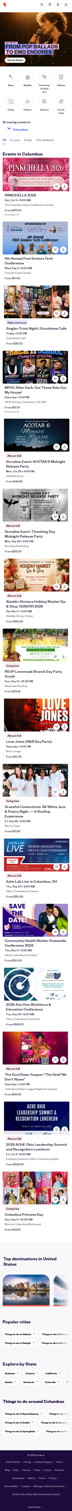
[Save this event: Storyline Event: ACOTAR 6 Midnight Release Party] (56, 446)
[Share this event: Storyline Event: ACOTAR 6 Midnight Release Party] (64, 446)
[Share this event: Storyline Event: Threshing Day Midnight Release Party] (63, 516)
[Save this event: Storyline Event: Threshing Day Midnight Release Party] (55, 516)
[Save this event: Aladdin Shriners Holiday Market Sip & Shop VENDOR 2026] (56, 586)
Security (59, 1470)
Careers (26, 1470)
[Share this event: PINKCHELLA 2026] (64, 186)
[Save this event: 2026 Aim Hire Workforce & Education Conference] (56, 995)
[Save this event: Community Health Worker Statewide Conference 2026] (55, 932)
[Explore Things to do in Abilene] (34, 1334)
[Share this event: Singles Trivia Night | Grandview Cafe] (64, 313)
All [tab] (4, 140)
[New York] (26, 1304)
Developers (18, 1478)
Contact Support (43, 1461)
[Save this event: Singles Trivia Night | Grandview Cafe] (56, 313)
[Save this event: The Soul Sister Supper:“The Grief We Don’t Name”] (55, 1059)
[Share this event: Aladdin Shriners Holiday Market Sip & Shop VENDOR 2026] (64, 586)
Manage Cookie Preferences (49, 1486)
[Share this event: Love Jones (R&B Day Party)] (64, 726)
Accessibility (11, 1486)
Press (37, 1470)
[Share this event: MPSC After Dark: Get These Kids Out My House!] (63, 379)
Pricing (27, 1461)
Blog (7, 1470)
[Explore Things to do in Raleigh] (34, 1342)
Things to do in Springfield (20, 1431)
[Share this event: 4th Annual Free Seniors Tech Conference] (63, 249)
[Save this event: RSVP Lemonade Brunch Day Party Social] (55, 656)
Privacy (53, 1478)
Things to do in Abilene (18, 1334)
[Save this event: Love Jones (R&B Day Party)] (56, 726)
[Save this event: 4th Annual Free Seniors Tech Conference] (55, 249)
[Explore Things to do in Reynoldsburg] (42, 1413)
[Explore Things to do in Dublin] (33, 1422)
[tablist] (28, 141)
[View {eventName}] (36, 174)
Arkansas (28, 1382)
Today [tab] (28, 140)
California (51, 1373)
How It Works (13, 1461)
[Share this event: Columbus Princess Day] (63, 1199)
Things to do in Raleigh (18, 1343)
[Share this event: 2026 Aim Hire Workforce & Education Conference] (64, 995)
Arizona (30, 1373)
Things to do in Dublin (17, 1422)
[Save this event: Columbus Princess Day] (55, 1199)
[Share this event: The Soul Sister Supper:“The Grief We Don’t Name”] (63, 1059)
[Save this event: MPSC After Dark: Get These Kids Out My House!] (55, 379)
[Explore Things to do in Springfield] (38, 1431)
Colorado (50, 1382)
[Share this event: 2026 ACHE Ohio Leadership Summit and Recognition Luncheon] (64, 1129)
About (59, 1461)
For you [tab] (15, 140)
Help (15, 1470)
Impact (47, 1470)
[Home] (5, 5)
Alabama (10, 1373)
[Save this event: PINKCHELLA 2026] (56, 186)
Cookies (25, 1486)
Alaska (9, 1382)
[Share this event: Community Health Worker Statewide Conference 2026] (63, 932)
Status (31, 1478)
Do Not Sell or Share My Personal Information (36, 1494)
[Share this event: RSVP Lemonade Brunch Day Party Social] (63, 656)
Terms (41, 1478)
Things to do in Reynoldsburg (21, 1413)
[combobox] (33, 128)
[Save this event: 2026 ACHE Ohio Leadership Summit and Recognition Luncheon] (56, 1129)
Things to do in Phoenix (55, 1334)
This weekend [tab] (45, 140)
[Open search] (42, 4)
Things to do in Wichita (55, 1343)
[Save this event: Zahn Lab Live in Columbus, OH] (56, 866)
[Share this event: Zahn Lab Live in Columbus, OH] (64, 866)
